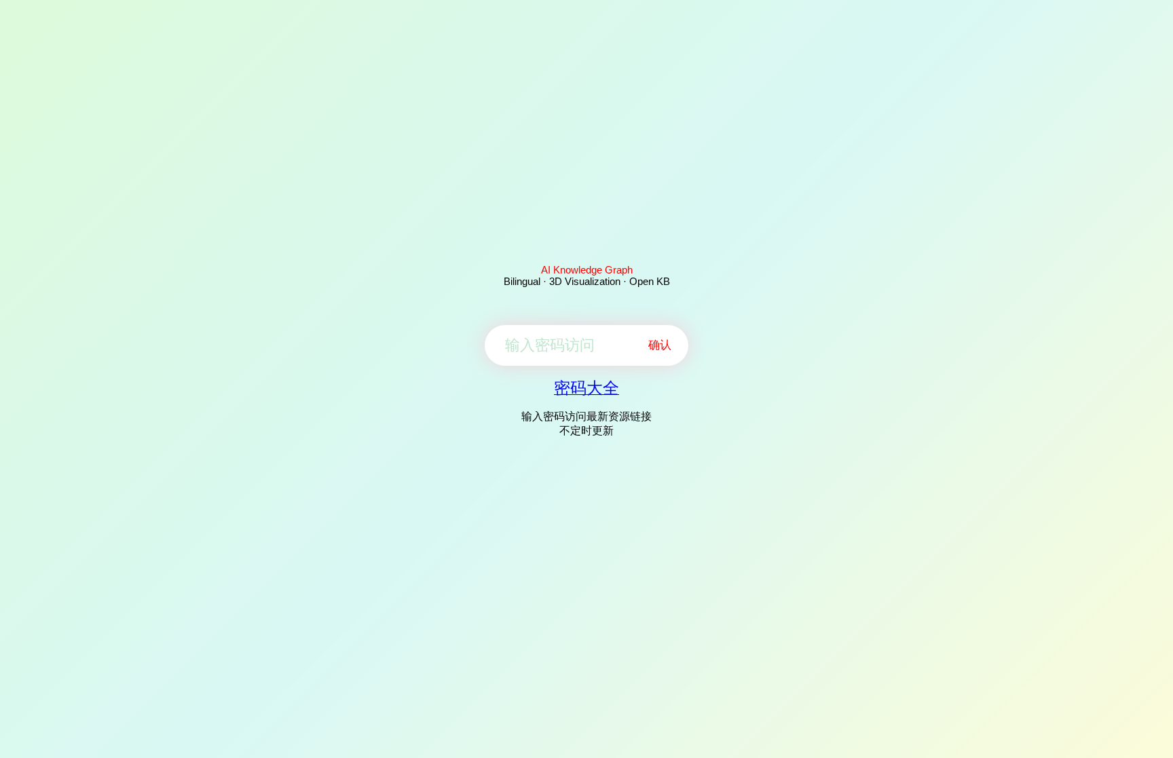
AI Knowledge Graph (587, 270)
